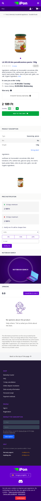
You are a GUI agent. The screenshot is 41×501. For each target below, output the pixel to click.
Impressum (21, 494)
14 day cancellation (9, 382)
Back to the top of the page (19, 356)
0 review (14, 66)
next (19, 76)
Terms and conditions (10, 494)
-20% (32, 237)
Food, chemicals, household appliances (17, 14)
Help (4, 444)
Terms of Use (22, 431)
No (38, 140)
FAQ (4, 378)
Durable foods (32, 14)
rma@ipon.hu (26, 452)
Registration (7, 412)
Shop (3, 9)
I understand (21, 498)
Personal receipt (8, 393)
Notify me (7, 246)
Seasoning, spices (33, 136)
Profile (6, 404)
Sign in (5, 408)
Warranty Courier (8, 375)
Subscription (9, 436)
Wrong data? (35, 150)
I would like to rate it (31, 293)
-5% (8, 237)
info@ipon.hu (25, 455)
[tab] (20, 58)
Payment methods (9, 396)
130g (37, 145)
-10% (20, 237)
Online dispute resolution (11, 386)
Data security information (11, 389)
